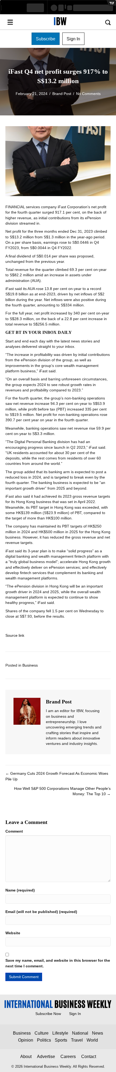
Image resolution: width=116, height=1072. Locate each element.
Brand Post (61, 93)
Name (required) (20, 890)
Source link (14, 635)
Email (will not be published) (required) (41, 912)
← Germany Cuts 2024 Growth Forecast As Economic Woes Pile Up (56, 776)
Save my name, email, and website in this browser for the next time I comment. (57, 963)
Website (12, 933)
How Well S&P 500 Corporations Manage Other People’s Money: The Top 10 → (62, 791)
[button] (46, 39)
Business (30, 665)
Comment (14, 831)
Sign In (75, 1013)
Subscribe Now (48, 1013)
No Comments (88, 93)
